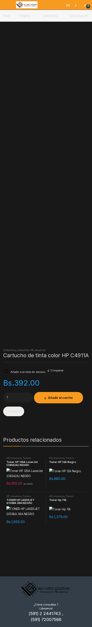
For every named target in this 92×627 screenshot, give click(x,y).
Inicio (6, 16)
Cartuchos (50, 16)
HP (8, 458)
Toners (27, 458)
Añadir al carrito (60, 397)
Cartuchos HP (78, 16)
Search (68, 5)
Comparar (57, 370)
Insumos (25, 16)
